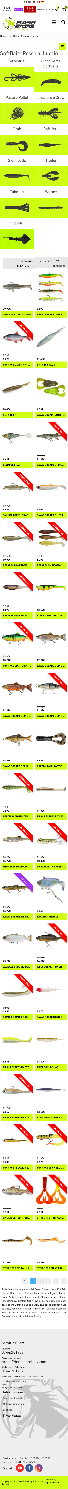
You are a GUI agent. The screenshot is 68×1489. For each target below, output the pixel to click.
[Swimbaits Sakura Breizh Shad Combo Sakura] (17, 487)
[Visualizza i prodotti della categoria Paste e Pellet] (17, 113)
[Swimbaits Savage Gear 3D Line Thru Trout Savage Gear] (17, 688)
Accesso (50, 9)
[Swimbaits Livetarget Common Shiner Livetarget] (17, 1190)
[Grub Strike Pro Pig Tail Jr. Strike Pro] (17, 1240)
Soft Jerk (50, 128)
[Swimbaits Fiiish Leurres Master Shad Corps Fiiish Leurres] (17, 1039)
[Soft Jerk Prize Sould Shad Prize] (51, 1039)
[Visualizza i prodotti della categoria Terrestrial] (17, 77)
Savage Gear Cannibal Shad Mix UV (51, 314)
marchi (40, 9)
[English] (30, 2)
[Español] (42, 2)
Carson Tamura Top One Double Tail (51, 766)
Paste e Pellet (17, 97)
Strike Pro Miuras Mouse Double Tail (51, 1217)
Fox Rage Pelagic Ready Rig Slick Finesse (17, 1167)
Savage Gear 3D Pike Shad (51, 465)
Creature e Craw (51, 97)
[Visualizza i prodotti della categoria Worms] (51, 208)
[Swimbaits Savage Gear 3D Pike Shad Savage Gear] (51, 437)
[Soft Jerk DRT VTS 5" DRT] (17, 387)
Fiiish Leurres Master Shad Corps (17, 1067)
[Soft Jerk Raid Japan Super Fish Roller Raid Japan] (51, 1090)
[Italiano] (26, 2)
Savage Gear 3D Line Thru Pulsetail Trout (51, 665)
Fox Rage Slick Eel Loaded (51, 1167)
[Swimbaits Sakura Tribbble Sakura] (51, 889)
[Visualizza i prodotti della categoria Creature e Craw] (51, 113)
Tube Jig (17, 191)
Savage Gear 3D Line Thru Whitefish (51, 716)
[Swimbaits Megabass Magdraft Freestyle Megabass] (17, 839)
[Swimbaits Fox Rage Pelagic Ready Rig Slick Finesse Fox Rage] (17, 1140)
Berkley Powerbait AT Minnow (17, 565)
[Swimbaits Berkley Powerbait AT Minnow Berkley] (17, 538)
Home (3, 36)
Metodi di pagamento (13, 1403)
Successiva (56, 1281)
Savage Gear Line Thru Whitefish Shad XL (17, 916)
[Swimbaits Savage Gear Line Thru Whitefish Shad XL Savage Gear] (17, 889)
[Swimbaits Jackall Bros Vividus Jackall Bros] (17, 939)
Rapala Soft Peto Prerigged (51, 615)
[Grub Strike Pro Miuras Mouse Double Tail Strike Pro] (51, 1190)
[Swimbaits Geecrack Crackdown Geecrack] (17, 287)
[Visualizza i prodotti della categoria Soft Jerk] (51, 145)
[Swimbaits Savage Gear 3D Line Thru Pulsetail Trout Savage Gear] (51, 638)
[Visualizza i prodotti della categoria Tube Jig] (17, 208)
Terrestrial (17, 60)
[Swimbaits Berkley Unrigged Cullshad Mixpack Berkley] (51, 538)
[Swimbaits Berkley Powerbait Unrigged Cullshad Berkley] (17, 588)
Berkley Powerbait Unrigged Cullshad (17, 615)
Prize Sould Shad (47, 1067)
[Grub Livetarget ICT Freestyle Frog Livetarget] (51, 839)
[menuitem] (34, 1384)
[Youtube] (20, 1471)
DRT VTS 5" (9, 414)
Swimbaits (17, 160)
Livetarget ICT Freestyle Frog (51, 866)
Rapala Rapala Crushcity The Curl (17, 1017)
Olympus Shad (11, 465)
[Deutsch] (34, 2)
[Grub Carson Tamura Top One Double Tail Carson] (51, 738)
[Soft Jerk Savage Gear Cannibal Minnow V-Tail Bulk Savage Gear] (51, 989)
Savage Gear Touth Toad (51, 414)
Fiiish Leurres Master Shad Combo (17, 1117)
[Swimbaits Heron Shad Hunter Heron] (17, 789)
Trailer (51, 160)
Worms (51, 191)
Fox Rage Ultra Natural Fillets (17, 364)
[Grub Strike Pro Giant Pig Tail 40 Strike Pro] (51, 1240)
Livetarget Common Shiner (17, 1217)
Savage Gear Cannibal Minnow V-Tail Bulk (51, 1017)
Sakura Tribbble (47, 916)
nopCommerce (52, 1482)
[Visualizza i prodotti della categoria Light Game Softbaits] (51, 82)
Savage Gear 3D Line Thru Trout (17, 716)
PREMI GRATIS (30, 9)
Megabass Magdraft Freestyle (17, 866)
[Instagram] (39, 1471)
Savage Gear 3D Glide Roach (17, 766)
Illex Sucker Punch (49, 966)
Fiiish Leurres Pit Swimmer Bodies (51, 816)
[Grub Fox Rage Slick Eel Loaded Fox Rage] (51, 1140)
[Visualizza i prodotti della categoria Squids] (17, 239)
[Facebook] (29, 1471)
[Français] (38, 2)
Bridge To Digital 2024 (12, 1387)
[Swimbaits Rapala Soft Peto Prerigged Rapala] (51, 588)
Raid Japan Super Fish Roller (51, 1117)
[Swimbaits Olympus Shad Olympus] (17, 437)
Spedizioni (8, 1409)
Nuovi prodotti (7, 9)
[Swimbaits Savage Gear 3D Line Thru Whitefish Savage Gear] (51, 688)
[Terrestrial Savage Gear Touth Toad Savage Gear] (51, 387)
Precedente (25, 1281)
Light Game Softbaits (51, 63)
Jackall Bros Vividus (16, 966)
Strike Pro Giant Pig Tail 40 (51, 1268)
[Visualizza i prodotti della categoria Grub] (17, 145)
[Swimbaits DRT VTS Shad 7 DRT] (51, 337)
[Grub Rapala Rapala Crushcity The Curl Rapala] (17, 989)
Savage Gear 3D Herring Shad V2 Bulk (51, 515)
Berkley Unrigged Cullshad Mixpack (51, 565)
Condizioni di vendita (13, 1398)
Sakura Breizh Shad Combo (17, 515)
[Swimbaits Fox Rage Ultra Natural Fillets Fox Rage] (17, 337)
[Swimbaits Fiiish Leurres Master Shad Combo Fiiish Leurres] (17, 1090)
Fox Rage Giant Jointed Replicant (17, 665)
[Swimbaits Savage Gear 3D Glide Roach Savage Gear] (17, 738)
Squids (17, 222)
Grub (17, 128)
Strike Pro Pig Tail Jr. (16, 1268)
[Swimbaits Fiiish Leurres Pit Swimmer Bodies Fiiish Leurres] (51, 789)
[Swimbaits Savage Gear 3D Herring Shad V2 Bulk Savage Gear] (51, 487)
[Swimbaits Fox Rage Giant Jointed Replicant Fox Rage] (17, 638)
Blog (4, 1384)
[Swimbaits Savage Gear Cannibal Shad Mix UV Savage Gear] (51, 287)
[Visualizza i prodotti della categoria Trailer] (51, 176)
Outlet (18, 9)
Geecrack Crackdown (17, 314)
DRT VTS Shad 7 (46, 364)
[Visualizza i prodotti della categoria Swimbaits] (17, 176)
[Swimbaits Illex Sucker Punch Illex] (51, 939)
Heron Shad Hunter (15, 816)
